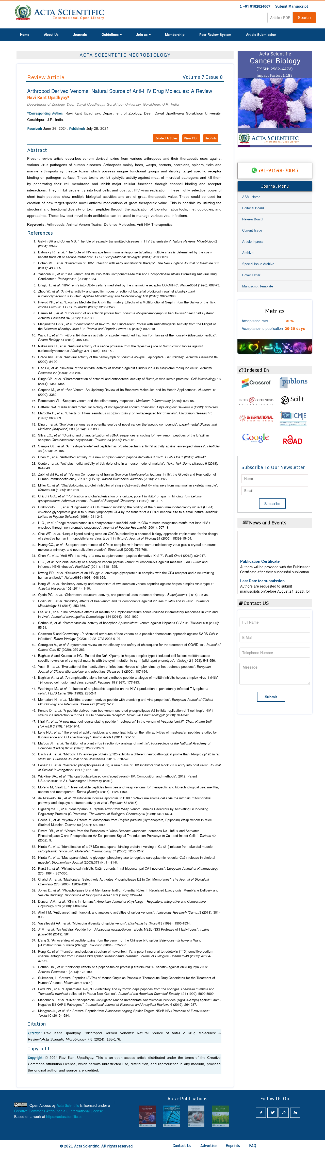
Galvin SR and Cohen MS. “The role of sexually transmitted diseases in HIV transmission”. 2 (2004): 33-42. (127, 243)
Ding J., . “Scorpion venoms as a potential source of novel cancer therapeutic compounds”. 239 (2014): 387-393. (127, 426)
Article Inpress (253, 242)
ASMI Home (251, 197)
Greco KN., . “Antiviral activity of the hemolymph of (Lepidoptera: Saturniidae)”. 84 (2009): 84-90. (128, 359)
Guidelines (110, 34)
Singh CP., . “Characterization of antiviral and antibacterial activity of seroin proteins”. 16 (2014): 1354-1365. (129, 381)
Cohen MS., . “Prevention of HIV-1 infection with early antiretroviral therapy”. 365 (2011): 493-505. (128, 265)
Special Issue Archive (258, 264)
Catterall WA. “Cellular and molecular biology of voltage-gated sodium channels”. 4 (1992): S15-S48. (128, 407)
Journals (80, 34)
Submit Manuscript (291, 6)
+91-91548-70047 (278, 170)
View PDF (191, 138)
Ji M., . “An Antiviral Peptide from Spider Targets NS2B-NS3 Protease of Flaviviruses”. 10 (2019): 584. (123, 931)
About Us (51, 34)
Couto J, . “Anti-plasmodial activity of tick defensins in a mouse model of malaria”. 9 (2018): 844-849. (128, 465)
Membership (175, 34)
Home (24, 34)
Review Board (252, 219)
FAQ (252, 1145)
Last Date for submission (262, 571)
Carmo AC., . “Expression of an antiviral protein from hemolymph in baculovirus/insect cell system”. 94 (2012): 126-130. (126, 315)
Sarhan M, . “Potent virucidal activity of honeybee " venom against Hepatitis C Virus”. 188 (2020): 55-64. (128, 625)
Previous (243, 101)
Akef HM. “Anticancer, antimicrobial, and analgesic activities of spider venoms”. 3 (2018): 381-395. (129, 914)
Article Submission (261, 34)
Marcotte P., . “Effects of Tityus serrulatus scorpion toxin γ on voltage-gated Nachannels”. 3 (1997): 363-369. (125, 415)
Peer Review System (215, 34)
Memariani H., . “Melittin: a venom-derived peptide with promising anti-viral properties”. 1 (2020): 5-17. (125, 702)
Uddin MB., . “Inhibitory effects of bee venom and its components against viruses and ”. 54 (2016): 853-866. (123, 603)
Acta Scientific (68, 1105)
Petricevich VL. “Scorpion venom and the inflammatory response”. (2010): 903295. (116, 400)
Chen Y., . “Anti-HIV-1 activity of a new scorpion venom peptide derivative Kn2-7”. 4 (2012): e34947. (122, 555)
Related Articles (166, 138)
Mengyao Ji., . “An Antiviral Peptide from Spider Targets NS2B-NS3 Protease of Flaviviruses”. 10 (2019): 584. (124, 1013)
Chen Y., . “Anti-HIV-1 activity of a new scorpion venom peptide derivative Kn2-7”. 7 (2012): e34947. (122, 457)
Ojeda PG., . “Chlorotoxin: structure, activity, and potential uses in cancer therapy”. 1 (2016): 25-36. (123, 594)
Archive (247, 253)
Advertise (208, 1145)
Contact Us (182, 1145)
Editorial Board (253, 208)
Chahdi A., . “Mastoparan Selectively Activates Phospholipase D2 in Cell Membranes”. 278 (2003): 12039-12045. (123, 881)
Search (304, 17)
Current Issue (252, 230)
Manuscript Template (257, 286)
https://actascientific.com (66, 1116)
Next (306, 101)
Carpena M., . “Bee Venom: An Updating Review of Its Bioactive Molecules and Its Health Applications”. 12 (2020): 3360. (127, 392)
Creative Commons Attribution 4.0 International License (58, 1110)
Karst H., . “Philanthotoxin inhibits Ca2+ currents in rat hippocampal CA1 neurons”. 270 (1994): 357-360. (128, 870)
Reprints (211, 138)
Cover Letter (251, 275)
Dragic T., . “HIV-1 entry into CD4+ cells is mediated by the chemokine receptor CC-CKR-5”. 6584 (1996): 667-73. (129, 285)
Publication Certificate (260, 551)
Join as (142, 34)
